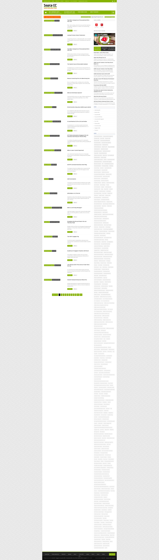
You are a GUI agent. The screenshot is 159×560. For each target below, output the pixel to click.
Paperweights (96, 457)
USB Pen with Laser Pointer (107, 526)
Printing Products (110, 467)
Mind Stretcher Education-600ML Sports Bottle (79, 107)
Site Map (62, 1)
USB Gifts (110, 286)
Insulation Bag (110, 414)
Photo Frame (105, 267)
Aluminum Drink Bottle (107, 334)
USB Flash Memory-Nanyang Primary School (103, 101)
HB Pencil (107, 408)
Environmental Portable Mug (109, 389)
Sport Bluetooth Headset (98, 499)
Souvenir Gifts (96, 138)
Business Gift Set (97, 178)
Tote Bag (111, 520)
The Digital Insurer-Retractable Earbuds (77, 64)
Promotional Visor (106, 476)
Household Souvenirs (58, 92)
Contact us (113, 554)
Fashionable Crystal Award (106, 391)
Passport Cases (103, 262)
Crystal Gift (96, 191)
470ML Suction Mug (97, 315)
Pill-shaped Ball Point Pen (109, 461)
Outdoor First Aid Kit (105, 448)
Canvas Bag (109, 351)
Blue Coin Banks (97, 349)
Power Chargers (97, 199)
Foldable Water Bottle (109, 400)
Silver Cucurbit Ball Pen (98, 277)
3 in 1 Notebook (97, 300)
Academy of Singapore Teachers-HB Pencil (78, 251)
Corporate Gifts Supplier (107, 161)
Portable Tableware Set (108, 465)
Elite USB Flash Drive (103, 153)
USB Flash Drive (105, 144)
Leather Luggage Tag (107, 423)
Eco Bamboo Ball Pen (102, 387)
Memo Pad (105, 155)
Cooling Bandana (107, 370)
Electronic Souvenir (97, 163)
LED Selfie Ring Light (110, 421)
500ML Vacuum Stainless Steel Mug (100, 324)
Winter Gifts (112, 535)
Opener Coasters (97, 448)
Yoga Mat (103, 539)
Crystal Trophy (103, 157)
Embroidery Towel (110, 387)
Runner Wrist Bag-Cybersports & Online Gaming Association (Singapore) (102, 17)
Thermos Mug (106, 520)
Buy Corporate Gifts (55, 12)
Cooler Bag (96, 231)
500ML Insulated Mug (98, 319)
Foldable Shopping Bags (105, 395)
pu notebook (96, 296)
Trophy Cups (109, 205)
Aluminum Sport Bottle (106, 336)
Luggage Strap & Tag (48, 236)
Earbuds (111, 385)
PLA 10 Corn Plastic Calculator (107, 450)
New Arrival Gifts (58, 265)
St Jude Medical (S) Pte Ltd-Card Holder (77, 121)
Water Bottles (105, 212)
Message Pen (96, 431)
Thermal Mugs (102, 184)
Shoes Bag (112, 490)
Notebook (96, 260)
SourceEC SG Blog (47, 1)
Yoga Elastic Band (97, 539)
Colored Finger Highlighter (108, 229)
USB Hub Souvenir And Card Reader (100, 210)
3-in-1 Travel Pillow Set (105, 300)
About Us (57, 1)
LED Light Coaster (105, 419)
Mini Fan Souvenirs (97, 172)
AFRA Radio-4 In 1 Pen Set (73, 193)
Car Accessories (101, 353)
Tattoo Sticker (106, 516)
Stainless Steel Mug (106, 503)
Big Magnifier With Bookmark (109, 343)
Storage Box (110, 507)
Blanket (109, 347)
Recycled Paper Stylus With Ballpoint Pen (101, 486)
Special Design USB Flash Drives (108, 203)
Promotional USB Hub (98, 476)
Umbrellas (111, 165)
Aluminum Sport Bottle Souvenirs (100, 220)
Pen (102, 163)
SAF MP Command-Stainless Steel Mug (77, 164)
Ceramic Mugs (108, 357)
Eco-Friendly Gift (111, 155)
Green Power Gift (103, 406)
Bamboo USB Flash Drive (98, 224)
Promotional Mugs (106, 471)
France (98, 554)
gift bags (95, 292)
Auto (104, 338)
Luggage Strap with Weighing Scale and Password (103, 427)
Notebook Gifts (97, 157)
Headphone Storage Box (98, 410)
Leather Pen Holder (97, 425)
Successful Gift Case (69, 12)
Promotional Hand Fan (98, 271)
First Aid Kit (101, 393)
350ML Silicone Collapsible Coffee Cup (101, 305)
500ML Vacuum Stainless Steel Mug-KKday (103, 68)
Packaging (108, 260)
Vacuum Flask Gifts (106, 176)
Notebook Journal (102, 260)
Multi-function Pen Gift (98, 256)
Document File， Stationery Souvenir (100, 383)
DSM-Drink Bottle (71, 179)
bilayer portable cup (97, 541)
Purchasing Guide (82, 12)
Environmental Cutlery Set (98, 389)
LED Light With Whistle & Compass (100, 421)
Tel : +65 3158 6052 (74, 1)
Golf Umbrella (96, 406)
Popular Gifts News (104, 49)
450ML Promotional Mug (107, 311)
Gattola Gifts (104, 241)
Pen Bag (109, 457)
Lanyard (95, 423)
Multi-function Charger (109, 254)
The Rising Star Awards (98, 520)
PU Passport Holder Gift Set (99, 454)
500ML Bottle (105, 317)
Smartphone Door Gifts (98, 497)
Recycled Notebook (107, 273)
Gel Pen (109, 402)
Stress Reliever (104, 509)
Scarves (95, 490)
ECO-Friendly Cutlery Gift (98, 237)
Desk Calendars (102, 235)
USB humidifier (104, 288)
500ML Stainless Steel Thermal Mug (100, 216)
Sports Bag (96, 501)
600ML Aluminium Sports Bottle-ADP (102, 73)
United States (81, 554)
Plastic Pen (105, 463)
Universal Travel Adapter (105, 530)
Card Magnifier (109, 355)
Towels (107, 184)
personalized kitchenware (105, 294)
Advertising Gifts (97, 110)
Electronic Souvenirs (104, 180)
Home (53, 1)
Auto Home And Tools (98, 222)
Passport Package (103, 457)
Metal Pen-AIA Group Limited (100, 96)
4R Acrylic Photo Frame (98, 317)
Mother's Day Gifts (97, 438)
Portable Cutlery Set (105, 269)
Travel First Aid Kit (109, 522)
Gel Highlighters (110, 241)
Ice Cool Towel (103, 414)
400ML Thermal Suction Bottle (107, 214)
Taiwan (103, 554)
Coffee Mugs (108, 227)
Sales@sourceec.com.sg (83, 1)
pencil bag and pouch (98, 545)
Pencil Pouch (96, 267)
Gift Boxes (96, 195)
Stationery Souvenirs (106, 151)
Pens (100, 267)
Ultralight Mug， (97, 530)
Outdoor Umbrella (97, 450)
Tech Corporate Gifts (98, 518)
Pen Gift (95, 459)
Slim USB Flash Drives (98, 203)
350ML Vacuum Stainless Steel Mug (100, 309)
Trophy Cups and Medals (98, 208)
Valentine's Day (97, 535)
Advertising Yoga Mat (98, 334)
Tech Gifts (104, 518)
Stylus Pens (104, 205)
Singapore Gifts (109, 201)
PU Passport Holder (103, 452)
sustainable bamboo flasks (99, 547)
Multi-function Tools (110, 438)
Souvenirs (96, 130)
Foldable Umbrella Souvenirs (99, 400)
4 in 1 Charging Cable (98, 311)
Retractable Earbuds (102, 275)
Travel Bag (102, 522)
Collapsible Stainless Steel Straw (100, 368)
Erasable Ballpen (97, 391)
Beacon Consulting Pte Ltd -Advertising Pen (78, 78)
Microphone (102, 431)
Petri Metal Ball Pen (97, 197)
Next (78, 294)
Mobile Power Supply (107, 252)
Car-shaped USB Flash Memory (99, 355)
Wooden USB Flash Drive (109, 537)
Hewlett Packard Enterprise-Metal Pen (77, 279)
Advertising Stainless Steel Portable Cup (101, 332)
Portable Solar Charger (98, 465)
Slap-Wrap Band (97, 495)
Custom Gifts (57, 20)
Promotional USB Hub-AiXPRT (100, 85)
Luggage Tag (55, 236)
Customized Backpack (98, 376)
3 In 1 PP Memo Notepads (107, 298)
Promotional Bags (97, 469)
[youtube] (112, 1)
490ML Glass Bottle (105, 315)
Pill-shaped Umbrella (98, 463)
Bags (102, 189)
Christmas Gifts (101, 227)
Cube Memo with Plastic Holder (99, 233)
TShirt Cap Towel (97, 514)
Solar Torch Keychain (98, 279)
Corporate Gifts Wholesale (57, 35)
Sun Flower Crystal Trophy (98, 511)
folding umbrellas (106, 541)
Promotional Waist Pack (98, 478)
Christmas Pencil (108, 362)
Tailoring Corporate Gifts (98, 516)
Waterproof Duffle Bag (105, 535)
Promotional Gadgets (98, 471)
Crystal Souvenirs (58, 150)
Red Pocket (96, 275)
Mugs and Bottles (47, 164)
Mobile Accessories (105, 172)
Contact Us (67, 1)
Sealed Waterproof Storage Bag (104, 490)
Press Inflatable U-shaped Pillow (100, 467)
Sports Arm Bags (107, 499)
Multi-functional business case (99, 440)
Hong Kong (47, 554)
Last (81, 294)
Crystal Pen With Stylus (103, 231)
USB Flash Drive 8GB (97, 524)
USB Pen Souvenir (97, 288)
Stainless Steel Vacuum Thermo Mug (100, 507)
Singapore (63, 554)
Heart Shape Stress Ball (98, 412)
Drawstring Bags (97, 180)
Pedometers (109, 262)
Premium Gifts (53, 164)
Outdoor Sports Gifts (98, 155)
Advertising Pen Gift (54, 78)
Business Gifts (46, 64)
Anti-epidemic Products (98, 338)
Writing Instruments (109, 290)
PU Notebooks (96, 452)
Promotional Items (97, 165)
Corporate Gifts (47, 49)
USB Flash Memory (97, 146)
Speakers (105, 497)
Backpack (108, 338)
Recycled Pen (112, 486)
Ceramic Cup (102, 357)
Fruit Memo (105, 402)
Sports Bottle (96, 184)
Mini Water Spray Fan (108, 433)
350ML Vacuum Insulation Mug (99, 307)
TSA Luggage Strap (108, 511)
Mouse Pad (104, 438)
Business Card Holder (48, 121)
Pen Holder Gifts (106, 265)
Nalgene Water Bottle (98, 446)
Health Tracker (101, 195)
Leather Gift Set (106, 246)
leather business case (98, 543)
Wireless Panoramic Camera (99, 537)
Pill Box (102, 461)
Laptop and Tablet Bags (98, 246)
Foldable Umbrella (97, 182)
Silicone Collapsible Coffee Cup (99, 201)
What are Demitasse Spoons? (74, 92)
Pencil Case (105, 459)
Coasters (110, 189)
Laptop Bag (100, 423)
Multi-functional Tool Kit (107, 256)
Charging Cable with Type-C (99, 362)
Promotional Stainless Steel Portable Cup (101, 473)
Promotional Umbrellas (98, 273)
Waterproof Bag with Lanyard (99, 290)
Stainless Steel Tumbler (109, 505)
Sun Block (109, 509)
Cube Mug (108, 233)
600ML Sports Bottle (48, 107)
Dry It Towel (110, 383)
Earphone (96, 387)
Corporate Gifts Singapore (49, 20)
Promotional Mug (105, 165)
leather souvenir (97, 294)
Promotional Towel (111, 159)
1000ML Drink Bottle (97, 214)
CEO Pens (104, 351)
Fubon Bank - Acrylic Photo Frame (101, 52)
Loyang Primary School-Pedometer (76, 35)
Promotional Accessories (108, 163)
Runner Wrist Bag (97, 488)
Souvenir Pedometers (106, 279)
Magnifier (111, 429)
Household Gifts (97, 414)
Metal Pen (103, 182)
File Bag (106, 239)
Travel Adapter (96, 522)
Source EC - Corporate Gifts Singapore (108, 558)
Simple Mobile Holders (104, 492)
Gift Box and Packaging (98, 404)
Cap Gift (95, 353)
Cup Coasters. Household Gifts (104, 372)
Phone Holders (111, 459)
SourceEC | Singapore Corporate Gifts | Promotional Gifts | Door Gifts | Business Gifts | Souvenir (69, 558)
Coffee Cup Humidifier (98, 366)
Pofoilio (109, 463)
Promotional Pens (106, 271)
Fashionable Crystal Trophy (99, 239)
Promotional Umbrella (105, 199)
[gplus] (114, 1)
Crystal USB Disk (111, 231)
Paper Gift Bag (96, 262)
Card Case (96, 227)
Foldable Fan (109, 193)
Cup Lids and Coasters (98, 374)
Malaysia (69, 554)
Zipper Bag (108, 539)
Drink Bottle (51, 178)
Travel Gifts (96, 153)
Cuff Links (96, 372)
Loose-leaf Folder (105, 248)
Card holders (96, 357)
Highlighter (105, 412)
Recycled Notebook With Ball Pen (100, 484)
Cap (113, 351)
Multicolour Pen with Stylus (99, 442)
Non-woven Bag (107, 258)
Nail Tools (108, 444)
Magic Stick (107, 429)
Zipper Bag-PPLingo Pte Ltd (68, 17)
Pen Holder (100, 265)
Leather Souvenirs (105, 425)
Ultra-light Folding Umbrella (109, 528)
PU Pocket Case (108, 454)
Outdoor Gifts (107, 195)
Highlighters (111, 412)
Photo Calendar (97, 461)
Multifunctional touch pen (98, 258)
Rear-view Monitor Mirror (109, 480)
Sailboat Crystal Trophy (105, 488)
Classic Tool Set (97, 364)
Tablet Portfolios (108, 281)
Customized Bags (106, 376)
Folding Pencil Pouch (97, 402)
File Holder (96, 393)
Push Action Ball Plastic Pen (99, 480)
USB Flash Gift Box (104, 286)
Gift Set (105, 159)
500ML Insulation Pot (106, 319)
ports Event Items (106, 545)
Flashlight (106, 393)
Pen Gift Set (100, 459)
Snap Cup (105, 277)
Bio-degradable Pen (97, 345)
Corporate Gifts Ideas (48, 35)
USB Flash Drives (97, 286)
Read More (70, 30)
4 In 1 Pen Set (46, 193)
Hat (111, 408)
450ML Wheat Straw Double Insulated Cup (101, 313)
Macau (75, 554)
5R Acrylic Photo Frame (98, 326)
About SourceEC (94, 12)
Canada (87, 554)
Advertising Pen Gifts (98, 161)
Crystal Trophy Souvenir (98, 159)
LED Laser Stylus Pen (97, 419)
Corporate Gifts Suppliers (54, 64)
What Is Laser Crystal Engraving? (75, 150)
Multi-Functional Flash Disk (99, 254)
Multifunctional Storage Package (100, 444)
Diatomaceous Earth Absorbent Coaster (101, 381)
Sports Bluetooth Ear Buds (104, 501)
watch (106, 547)
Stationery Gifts (108, 174)
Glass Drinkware (106, 404)
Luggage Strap (96, 250)
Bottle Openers (111, 349)
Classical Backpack (104, 364)
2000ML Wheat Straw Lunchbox (105, 296)
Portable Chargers (97, 269)
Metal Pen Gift (104, 146)
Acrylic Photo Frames (98, 218)
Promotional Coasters (105, 469)
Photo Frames (110, 267)
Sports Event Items (97, 205)
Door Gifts (54, 107)
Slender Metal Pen (104, 495)
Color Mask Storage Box (98, 370)
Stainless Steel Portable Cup (99, 505)
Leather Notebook (97, 248)
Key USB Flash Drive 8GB (105, 243)
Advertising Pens (106, 218)
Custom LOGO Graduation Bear (108, 374)
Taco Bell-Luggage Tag (73, 236)
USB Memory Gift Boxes (107, 524)
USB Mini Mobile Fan (97, 212)
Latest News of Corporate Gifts (97, 49)
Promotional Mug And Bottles (99, 174)
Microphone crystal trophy (99, 433)
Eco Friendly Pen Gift (107, 237)
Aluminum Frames (97, 336)
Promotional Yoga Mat (108, 478)
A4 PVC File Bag (97, 330)
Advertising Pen (47, 78)
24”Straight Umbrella (98, 298)
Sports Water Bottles (98, 503)
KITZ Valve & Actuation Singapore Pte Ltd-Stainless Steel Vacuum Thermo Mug (77, 136)
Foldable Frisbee (97, 395)
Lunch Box (102, 429)
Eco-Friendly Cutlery (97, 193)
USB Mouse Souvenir (98, 526)
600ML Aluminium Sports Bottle (99, 328)
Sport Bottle (96, 281)
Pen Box (95, 265)
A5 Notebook (103, 330)
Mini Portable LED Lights (98, 252)
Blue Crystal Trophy (107, 224)
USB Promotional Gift (98, 176)
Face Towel (104, 193)
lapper (111, 541)
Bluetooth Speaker (104, 349)
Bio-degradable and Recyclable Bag (100, 347)
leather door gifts (106, 543)
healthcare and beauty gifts (103, 292)
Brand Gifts (106, 189)
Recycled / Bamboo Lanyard (99, 482)
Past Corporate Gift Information (111, 49)
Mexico (93, 554)
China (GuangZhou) (55, 554)
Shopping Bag (96, 492)
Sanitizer (112, 488)
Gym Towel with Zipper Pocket (99, 408)
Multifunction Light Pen (109, 442)
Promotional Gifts (98, 125)
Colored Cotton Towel (98, 229)
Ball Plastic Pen (105, 222)
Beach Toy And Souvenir (98, 343)
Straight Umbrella (97, 509)
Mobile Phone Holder (110, 182)
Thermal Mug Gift (97, 170)
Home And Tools (97, 243)
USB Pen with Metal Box (98, 528)
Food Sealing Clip (97, 241)
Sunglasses (102, 281)
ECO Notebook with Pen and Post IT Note (101, 385)
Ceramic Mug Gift (104, 178)
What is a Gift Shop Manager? (74, 207)
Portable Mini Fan (105, 197)
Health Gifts (106, 410)
